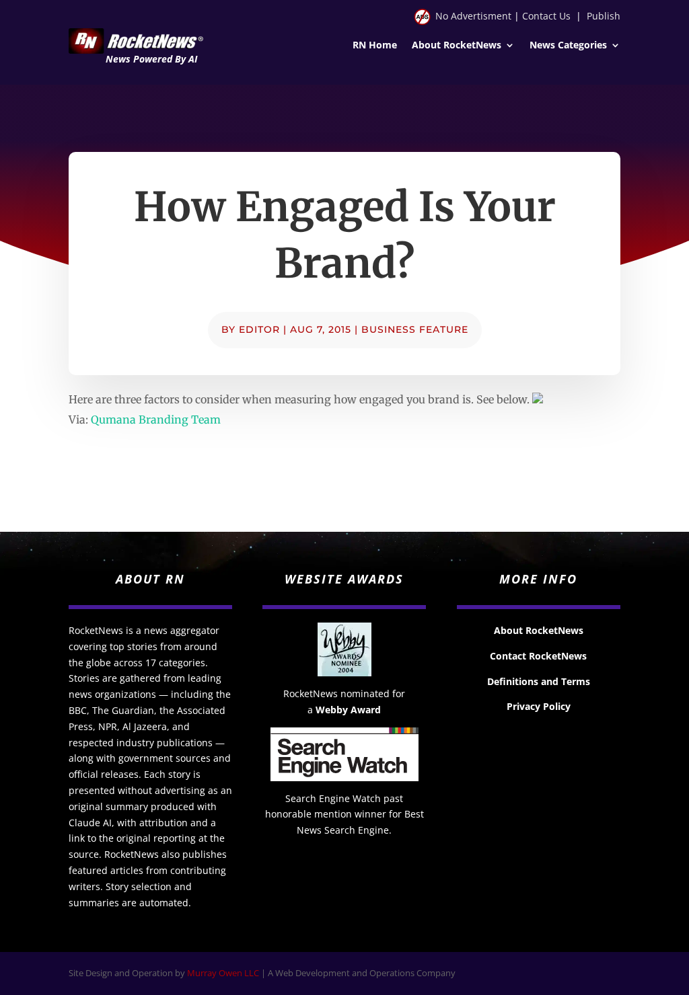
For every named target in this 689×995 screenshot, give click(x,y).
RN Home (375, 45)
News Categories (568, 45)
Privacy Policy (539, 706)
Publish (603, 15)
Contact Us (546, 15)
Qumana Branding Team (156, 419)
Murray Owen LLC (223, 973)
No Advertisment (473, 15)
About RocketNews (456, 45)
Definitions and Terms (538, 681)
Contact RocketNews (538, 655)
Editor (259, 329)
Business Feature (414, 329)
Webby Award (348, 709)
